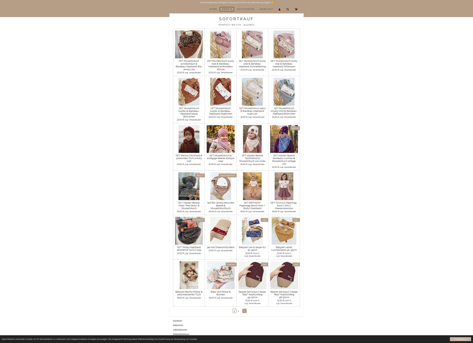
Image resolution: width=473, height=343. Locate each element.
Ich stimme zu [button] (460, 339)
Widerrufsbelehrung (181, 334)
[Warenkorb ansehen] (296, 9)
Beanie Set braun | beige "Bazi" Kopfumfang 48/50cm (283, 294)
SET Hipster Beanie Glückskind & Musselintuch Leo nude (252, 158)
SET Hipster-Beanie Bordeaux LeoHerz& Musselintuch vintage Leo (284, 159)
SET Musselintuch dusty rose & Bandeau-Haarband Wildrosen (284, 64)
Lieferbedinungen (180, 330)
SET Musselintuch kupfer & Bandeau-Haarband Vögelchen (220, 111)
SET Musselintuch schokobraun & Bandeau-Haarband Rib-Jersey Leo (189, 65)
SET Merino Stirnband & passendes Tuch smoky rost (189, 158)
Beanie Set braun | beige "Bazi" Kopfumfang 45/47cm (252, 294)
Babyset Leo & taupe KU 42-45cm (252, 248)
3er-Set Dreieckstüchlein (220, 247)
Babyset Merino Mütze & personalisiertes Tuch (189, 293)
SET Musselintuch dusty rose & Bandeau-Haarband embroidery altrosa (220, 65)
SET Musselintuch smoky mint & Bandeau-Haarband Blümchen (284, 111)
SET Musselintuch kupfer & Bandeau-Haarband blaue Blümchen (188, 112)
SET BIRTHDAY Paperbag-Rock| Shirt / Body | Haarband (252, 205)
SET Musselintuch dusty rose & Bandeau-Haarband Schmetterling (252, 64)
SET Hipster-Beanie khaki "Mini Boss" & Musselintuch (189, 205)
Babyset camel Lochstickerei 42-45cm (284, 248)
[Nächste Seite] (244, 311)
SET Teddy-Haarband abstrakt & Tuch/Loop (189, 248)
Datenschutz (178, 325)
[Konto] (279, 9)
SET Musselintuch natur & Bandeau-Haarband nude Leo (252, 111)
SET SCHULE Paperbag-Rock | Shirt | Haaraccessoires (284, 205)
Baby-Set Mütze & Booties (221, 293)
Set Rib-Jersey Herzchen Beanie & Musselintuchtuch (220, 205)
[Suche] (288, 9)
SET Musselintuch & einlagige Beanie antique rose (220, 158)
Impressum (177, 321)
